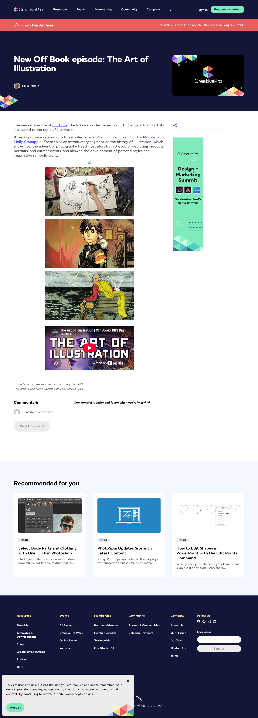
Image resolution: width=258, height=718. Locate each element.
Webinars (65, 648)
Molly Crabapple (28, 142)
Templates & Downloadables (26, 635)
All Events (66, 625)
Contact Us (178, 648)
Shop (20, 644)
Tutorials (22, 625)
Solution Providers (141, 633)
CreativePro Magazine (31, 651)
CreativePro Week (71, 633)
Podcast (22, 659)
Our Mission (178, 633)
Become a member (227, 9)
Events (81, 9)
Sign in (203, 9)
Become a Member (106, 625)
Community (129, 9)
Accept (15, 707)
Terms (174, 655)
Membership (103, 9)
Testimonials (102, 640)
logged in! (143, 402)
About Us (177, 625)
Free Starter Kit (104, 648)
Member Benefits (105, 633)
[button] (128, 681)
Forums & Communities (144, 625)
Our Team (177, 640)
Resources (60, 9)
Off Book (59, 125)
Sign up (219, 648)
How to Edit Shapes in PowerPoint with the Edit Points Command (206, 553)
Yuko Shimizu (107, 137)
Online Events (68, 640)
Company (153, 9)
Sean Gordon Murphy (138, 137)
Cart (20, 667)
